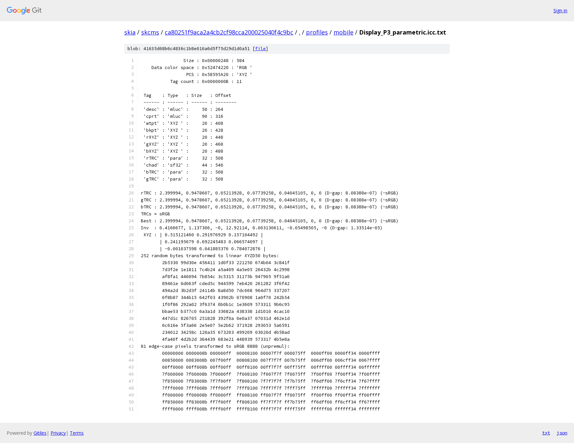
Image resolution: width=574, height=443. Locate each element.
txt (546, 433)
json (562, 433)
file (260, 48)
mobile (343, 32)
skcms (150, 32)
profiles (317, 32)
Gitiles (40, 433)
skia (130, 32)
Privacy (58, 433)
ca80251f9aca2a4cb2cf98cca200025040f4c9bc (229, 32)
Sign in (560, 10)
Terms (77, 433)
